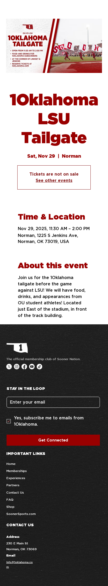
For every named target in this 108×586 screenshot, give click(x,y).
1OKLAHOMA (30, 9)
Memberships (16, 471)
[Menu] (99, 9)
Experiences (15, 478)
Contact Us (15, 492)
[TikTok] (39, 366)
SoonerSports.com (21, 513)
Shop (10, 506)
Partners (12, 485)
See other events (54, 180)
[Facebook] (24, 366)
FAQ (9, 499)
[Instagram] (16, 366)
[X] (9, 366)
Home (10, 463)
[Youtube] (32, 366)
